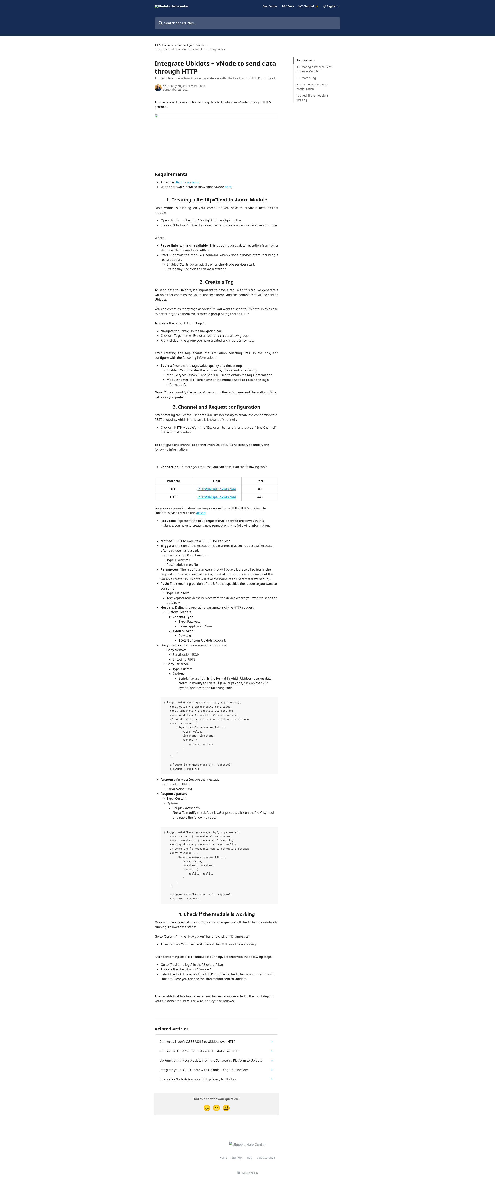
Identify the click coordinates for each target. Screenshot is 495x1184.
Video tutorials (266, 1157)
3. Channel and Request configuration (312, 87)
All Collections (164, 45)
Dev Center (270, 6)
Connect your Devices (191, 45)
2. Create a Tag (306, 78)
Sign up (237, 1157)
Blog (249, 1157)
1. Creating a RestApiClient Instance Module (314, 69)
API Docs (288, 6)
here (227, 187)
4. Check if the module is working (313, 98)
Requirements (306, 60)
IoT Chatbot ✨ (308, 6)
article (200, 513)
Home (223, 1157)
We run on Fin (250, 1173)
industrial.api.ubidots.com (217, 489)
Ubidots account (186, 182)
